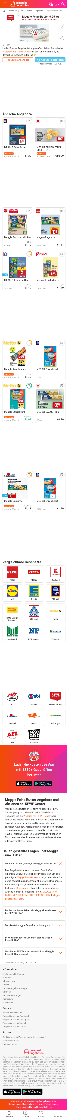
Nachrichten (8, 1002)
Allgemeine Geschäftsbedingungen (43, 1104)
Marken (6, 984)
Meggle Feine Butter (27, 877)
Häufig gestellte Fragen (13, 974)
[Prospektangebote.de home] (19, 4)
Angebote (38, 11)
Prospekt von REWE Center (17, 51)
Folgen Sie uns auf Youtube (15, 1023)
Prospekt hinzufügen (12, 995)
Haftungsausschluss (18, 1104)
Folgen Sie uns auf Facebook (16, 1016)
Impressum (8, 999)
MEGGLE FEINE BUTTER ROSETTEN (31, 895)
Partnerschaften (10, 1044)
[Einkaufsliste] (56, 3)
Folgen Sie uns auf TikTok (15, 1026)
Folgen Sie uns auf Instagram (16, 1019)
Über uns (7, 992)
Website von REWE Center (37, 816)
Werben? (7, 977)
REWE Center (26, 11)
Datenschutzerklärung (26, 1107)
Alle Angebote (9, 981)
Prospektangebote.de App (15, 988)
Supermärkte (23, 888)
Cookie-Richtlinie (44, 1107)
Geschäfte (12, 11)
